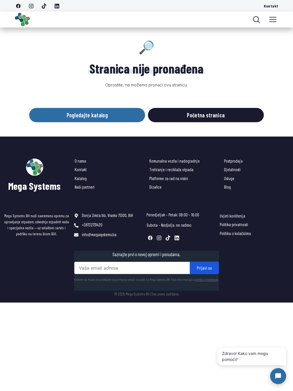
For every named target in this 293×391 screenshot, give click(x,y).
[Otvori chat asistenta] (278, 376)
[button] (272, 19)
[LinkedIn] (59, 5)
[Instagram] (33, 5)
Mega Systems (34, 186)
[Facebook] (20, 5)
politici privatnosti (206, 279)
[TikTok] (46, 5)
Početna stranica (206, 115)
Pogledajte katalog (87, 115)
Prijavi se (204, 267)
